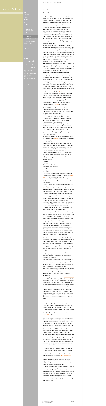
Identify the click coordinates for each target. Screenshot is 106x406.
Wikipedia (45, 188)
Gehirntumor (46, 314)
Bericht (60, 91)
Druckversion (46, 401)
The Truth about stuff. (66, 355)
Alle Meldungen (28, 84)
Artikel (51, 2)
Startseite (46, 2)
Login (72, 401)
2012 (54, 2)
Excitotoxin (56, 138)
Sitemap (51, 401)
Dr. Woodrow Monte (69, 277)
